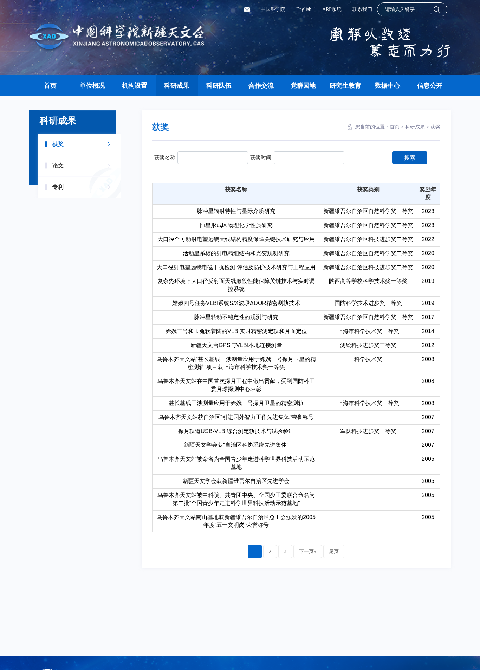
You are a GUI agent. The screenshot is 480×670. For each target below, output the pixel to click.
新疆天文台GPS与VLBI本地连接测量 (236, 345)
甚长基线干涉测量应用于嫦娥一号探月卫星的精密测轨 (236, 403)
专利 (58, 187)
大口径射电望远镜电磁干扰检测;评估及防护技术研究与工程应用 (236, 267)
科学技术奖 (368, 359)
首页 (50, 85)
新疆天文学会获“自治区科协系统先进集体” (236, 445)
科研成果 (176, 85)
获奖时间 (260, 157)
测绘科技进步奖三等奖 (368, 345)
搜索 (409, 158)
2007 (428, 417)
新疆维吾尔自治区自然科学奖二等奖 (368, 225)
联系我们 (362, 9)
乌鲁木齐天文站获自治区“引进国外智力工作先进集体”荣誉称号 (236, 417)
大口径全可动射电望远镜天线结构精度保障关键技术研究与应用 (236, 239)
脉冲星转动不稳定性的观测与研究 (236, 317)
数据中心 (387, 85)
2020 (428, 253)
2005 (428, 459)
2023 (428, 211)
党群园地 (303, 85)
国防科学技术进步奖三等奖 (368, 303)
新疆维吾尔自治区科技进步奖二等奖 (368, 239)
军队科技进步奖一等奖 (368, 431)
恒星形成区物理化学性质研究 (236, 225)
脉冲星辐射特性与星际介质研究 (236, 211)
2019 (428, 281)
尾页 (334, 551)
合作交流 (261, 85)
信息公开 (429, 85)
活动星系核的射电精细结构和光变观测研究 (236, 253)
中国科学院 (273, 9)
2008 (428, 359)
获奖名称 (164, 157)
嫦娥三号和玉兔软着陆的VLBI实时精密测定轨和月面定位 (236, 331)
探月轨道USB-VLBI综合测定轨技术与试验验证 (236, 431)
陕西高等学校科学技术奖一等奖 (368, 281)
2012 (428, 345)
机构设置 (134, 85)
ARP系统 (332, 9)
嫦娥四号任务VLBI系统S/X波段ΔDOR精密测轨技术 (236, 303)
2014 (428, 331)
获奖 (58, 144)
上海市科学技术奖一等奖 (368, 331)
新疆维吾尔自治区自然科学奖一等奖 (368, 211)
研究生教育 (345, 85)
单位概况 (92, 85)
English (303, 9)
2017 (428, 317)
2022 (428, 239)
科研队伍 (219, 85)
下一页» (307, 551)
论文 (58, 165)
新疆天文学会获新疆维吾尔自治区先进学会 (236, 481)
